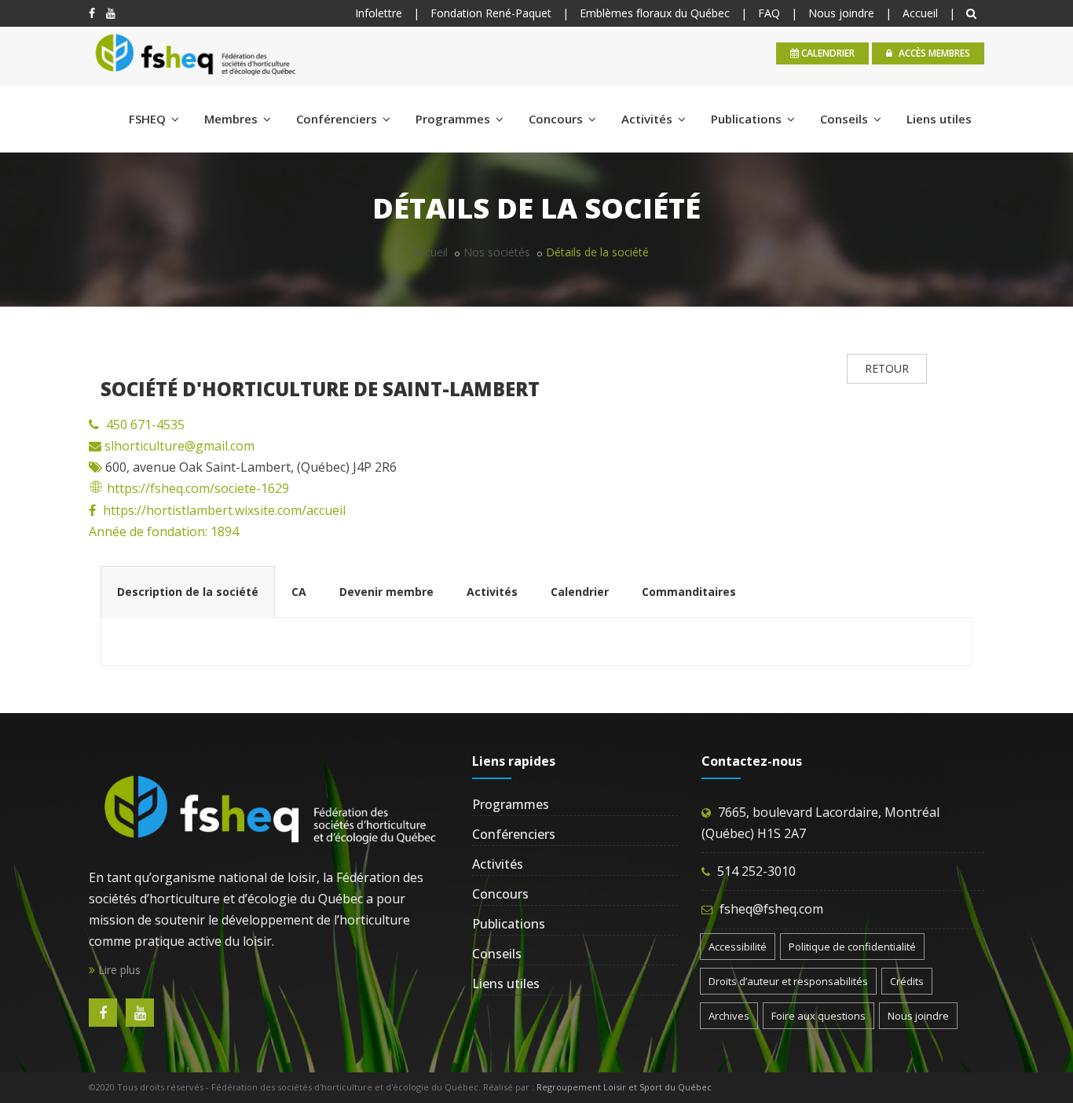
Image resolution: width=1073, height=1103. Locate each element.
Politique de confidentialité (852, 946)
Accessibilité (738, 946)
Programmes (454, 119)
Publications (748, 119)
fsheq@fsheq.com (771, 908)
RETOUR (887, 368)
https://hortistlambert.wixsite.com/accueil (224, 510)
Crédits (907, 981)
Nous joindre (841, 13)
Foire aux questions (818, 1016)
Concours (557, 119)
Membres (232, 119)
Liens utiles (939, 119)
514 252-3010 (756, 871)
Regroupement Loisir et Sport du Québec (624, 1087)
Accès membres (933, 53)
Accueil (920, 13)
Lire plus (118, 969)
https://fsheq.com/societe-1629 (198, 488)
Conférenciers (338, 119)
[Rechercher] (973, 13)
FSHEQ (149, 119)
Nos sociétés (496, 251)
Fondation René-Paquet (490, 13)
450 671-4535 (145, 424)
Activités (648, 119)
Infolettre (378, 13)
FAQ (769, 13)
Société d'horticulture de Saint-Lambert (320, 389)
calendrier (827, 53)
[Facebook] (92, 13)
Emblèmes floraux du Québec (655, 13)
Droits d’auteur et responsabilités (788, 981)
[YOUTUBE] (110, 13)
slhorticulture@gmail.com (178, 445)
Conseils (845, 119)
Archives (729, 1016)
